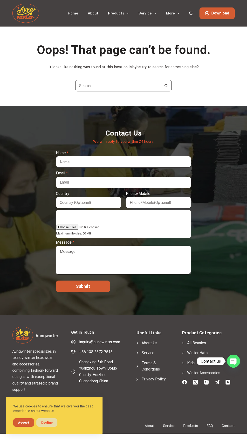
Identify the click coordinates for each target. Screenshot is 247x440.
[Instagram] (206, 382)
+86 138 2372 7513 (96, 352)
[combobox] (117, 85)
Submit (83, 286)
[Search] (191, 13)
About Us (149, 343)
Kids (191, 363)
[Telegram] (217, 382)
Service (145, 13)
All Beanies (196, 343)
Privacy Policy (154, 379)
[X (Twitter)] (195, 382)
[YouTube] (228, 382)
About (93, 13)
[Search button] (166, 85)
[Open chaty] (233, 361)
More (170, 13)
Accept (23, 422)
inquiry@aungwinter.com (99, 342)
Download (220, 13)
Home (73, 13)
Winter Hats (197, 353)
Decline (47, 422)
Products (116, 13)
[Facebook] (184, 382)
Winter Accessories (203, 373)
